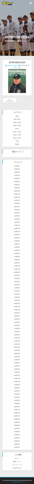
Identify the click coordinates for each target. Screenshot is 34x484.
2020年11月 (17, 353)
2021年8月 (17, 350)
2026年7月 (17, 169)
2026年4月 (17, 178)
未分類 (17, 144)
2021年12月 (17, 341)
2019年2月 (17, 406)
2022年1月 (17, 338)
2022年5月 (17, 325)
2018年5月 (17, 434)
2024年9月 (17, 238)
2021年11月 (17, 344)
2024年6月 (17, 247)
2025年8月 (17, 203)
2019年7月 (17, 391)
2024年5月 (17, 250)
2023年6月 (17, 284)
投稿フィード (17, 461)
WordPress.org (17, 468)
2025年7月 (17, 206)
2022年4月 (17, 328)
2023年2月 (17, 297)
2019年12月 (17, 375)
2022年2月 (17, 334)
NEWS (17, 116)
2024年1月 (17, 263)
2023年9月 (17, 275)
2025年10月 (17, 197)
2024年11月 (17, 231)
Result (17, 128)
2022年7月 (17, 319)
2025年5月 (17, 213)
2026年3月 (17, 181)
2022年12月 (17, 303)
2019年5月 (17, 397)
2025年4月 (17, 216)
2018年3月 (17, 441)
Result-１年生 (17, 131)
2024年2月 (17, 259)
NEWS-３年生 (17, 125)
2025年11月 (17, 194)
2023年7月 (17, 281)
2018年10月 (17, 419)
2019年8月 (17, 388)
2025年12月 (17, 191)
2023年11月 (17, 269)
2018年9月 (17, 422)
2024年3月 (17, 256)
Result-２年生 (17, 135)
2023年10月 (17, 272)
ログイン (17, 458)
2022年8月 (17, 316)
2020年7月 (17, 359)
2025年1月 (17, 225)
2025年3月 (17, 219)
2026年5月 (17, 175)
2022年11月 (17, 306)
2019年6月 (17, 394)
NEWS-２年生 (17, 122)
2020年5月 (17, 366)
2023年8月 (17, 278)
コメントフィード (17, 464)
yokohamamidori (12, 65)
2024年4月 (17, 253)
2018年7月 (17, 428)
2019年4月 (17, 400)
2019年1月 (17, 410)
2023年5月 (17, 288)
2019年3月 (17, 403)
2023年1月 (17, 300)
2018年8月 (17, 425)
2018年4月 (17, 438)
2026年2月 (17, 184)
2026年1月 (17, 188)
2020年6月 (17, 363)
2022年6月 (17, 322)
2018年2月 (17, 444)
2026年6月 (17, 172)
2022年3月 (17, 331)
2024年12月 (17, 228)
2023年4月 (17, 291)
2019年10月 (17, 381)
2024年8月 (17, 241)
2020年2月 (17, 372)
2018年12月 (17, 413)
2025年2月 (17, 222)
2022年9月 (17, 313)
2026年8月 (17, 166)
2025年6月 (17, 209)
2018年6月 (17, 431)
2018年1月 (17, 447)
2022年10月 (17, 309)
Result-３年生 (17, 138)
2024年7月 (17, 244)
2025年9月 (17, 200)
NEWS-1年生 (17, 119)
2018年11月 (17, 416)
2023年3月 (17, 294)
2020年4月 (17, 369)
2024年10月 (17, 234)
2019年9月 (17, 385)
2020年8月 (17, 356)
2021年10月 (17, 347)
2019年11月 (17, 378)
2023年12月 (17, 266)
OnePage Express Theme (17, 482)
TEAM (17, 141)
